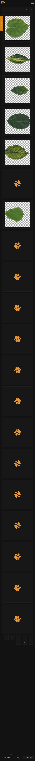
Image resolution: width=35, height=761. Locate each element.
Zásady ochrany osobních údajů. (18, 759)
